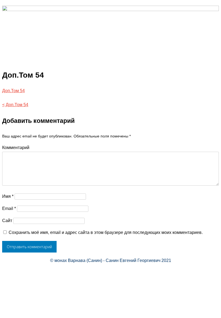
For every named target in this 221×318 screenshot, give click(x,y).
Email (9, 208)
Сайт (7, 220)
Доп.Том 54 (13, 90)
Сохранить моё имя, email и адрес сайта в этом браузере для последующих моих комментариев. (106, 232)
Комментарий (15, 147)
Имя (7, 196)
